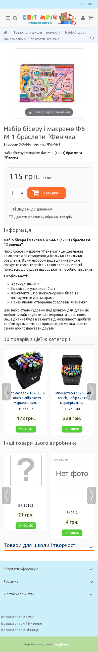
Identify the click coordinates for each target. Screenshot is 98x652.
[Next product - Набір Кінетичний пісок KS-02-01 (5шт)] (93, 38)
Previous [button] (6, 391)
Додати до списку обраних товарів (43, 217)
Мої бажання (82, 5)
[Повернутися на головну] (5, 33)
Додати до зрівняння (35, 209)
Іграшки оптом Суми (17, 617)
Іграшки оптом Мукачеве (21, 623)
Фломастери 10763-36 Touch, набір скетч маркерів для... (26, 398)
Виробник (11, 144)
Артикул (40, 144)
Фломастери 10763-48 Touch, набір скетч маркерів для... (72, 398)
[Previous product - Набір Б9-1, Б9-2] (90, 38)
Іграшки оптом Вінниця (20, 630)
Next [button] (91, 391)
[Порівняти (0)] (90, 5)
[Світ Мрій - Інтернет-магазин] (49, 18)
